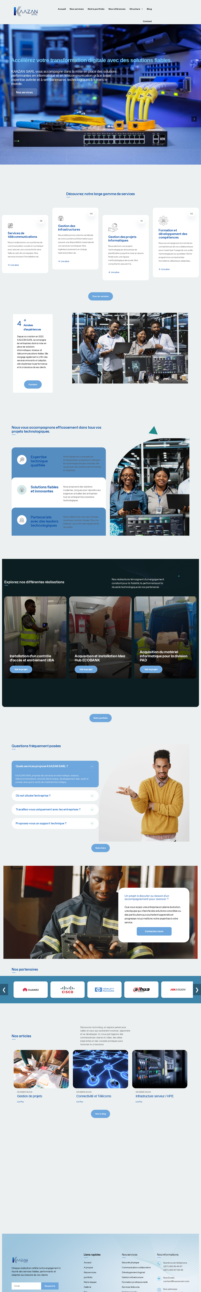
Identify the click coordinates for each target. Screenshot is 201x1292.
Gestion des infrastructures (19, 235)
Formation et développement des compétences (122, 241)
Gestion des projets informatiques (72, 231)
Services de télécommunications (173, 227)
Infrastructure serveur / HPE (155, 1096)
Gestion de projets (29, 1096)
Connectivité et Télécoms (93, 1096)
